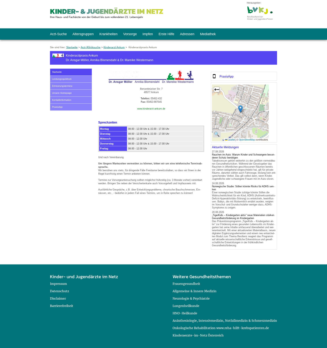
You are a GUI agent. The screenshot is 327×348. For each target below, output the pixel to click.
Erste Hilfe (166, 34)
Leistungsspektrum (62, 79)
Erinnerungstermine (62, 86)
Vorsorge (130, 34)
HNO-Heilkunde (185, 313)
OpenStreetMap (247, 139)
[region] (244, 76)
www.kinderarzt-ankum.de (151, 108)
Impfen (147, 34)
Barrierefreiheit (61, 306)
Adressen (187, 34)
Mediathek (208, 34)
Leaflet (231, 139)
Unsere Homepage (62, 93)
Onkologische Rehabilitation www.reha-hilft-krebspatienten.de (221, 328)
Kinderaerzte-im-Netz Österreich (198, 335)
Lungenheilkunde (186, 306)
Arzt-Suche (58, 34)
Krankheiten (108, 34)
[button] (240, 109)
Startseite (72, 47)
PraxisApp (57, 107)
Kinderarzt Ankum (114, 47)
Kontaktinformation (61, 100)
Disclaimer (58, 298)
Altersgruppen (83, 34)
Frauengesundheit (186, 284)
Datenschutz (59, 291)
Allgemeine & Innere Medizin (194, 291)
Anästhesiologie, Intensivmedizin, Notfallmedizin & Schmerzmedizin (225, 320)
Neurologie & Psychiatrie (191, 298)
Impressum (58, 284)
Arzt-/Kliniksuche (90, 47)
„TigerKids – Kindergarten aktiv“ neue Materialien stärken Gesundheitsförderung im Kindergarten (243, 217)
